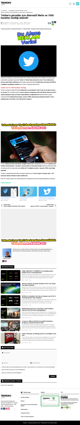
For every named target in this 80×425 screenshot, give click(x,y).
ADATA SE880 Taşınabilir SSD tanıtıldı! (14, 206)
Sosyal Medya (12, 10)
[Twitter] (4, 409)
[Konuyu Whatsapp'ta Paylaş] (53, 24)
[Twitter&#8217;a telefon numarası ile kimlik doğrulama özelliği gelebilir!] (47, 191)
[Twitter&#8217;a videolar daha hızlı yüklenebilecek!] (28, 191)
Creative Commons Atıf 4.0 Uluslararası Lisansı (69, 399)
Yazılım (25, 10)
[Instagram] (6, 409)
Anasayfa (4, 10)
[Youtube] (9, 409)
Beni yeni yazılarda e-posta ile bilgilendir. (12, 372)
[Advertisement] (28, 112)
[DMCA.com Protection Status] (66, 408)
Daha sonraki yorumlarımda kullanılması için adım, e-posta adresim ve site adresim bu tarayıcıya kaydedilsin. (28, 367)
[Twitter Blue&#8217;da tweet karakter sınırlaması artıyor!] (9, 191)
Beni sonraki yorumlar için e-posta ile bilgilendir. (13, 369)
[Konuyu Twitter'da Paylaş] (55, 22)
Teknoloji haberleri (19, 10)
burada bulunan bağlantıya (67, 403)
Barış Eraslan (7, 258)
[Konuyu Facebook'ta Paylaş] (53, 22)
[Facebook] (2, 409)
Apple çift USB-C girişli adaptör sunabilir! (42, 206)
